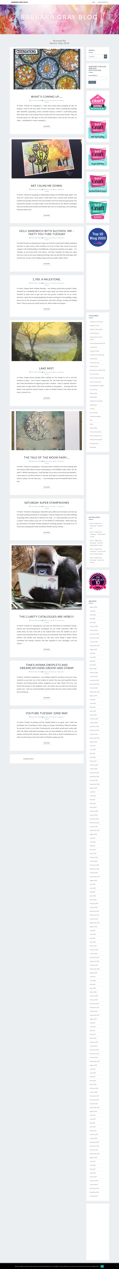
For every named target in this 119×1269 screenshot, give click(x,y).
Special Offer (93, 428)
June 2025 (93, 657)
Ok (102, 1266)
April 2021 (93, 849)
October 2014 (94, 1150)
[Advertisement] (97, 281)
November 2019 (94, 915)
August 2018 (93, 973)
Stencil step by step (96, 436)
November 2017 (94, 1007)
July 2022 (92, 792)
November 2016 (94, 1053)
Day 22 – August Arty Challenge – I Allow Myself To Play (97, 534)
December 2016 (94, 1050)
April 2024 (93, 711)
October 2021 (94, 826)
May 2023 (92, 753)
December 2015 (94, 1096)
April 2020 (93, 896)
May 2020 (92, 892)
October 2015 (94, 1104)
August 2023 (93, 742)
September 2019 (95, 923)
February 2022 (94, 811)
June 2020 (93, 888)
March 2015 (93, 1130)
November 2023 (94, 730)
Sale (91, 420)
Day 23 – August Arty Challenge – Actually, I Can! (96, 525)
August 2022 (93, 788)
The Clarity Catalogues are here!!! (46, 616)
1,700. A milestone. (47, 279)
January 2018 (94, 1000)
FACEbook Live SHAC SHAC (97, 370)
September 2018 (95, 969)
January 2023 (94, 769)
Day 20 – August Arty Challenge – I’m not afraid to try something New (97, 551)
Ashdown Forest (94, 325)
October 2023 (94, 734)
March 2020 (93, 900)
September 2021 (95, 830)
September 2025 (95, 645)
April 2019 (93, 942)
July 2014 (92, 1161)
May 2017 (92, 1030)
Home (93, 2)
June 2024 (93, 703)
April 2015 (93, 1127)
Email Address (92, 75)
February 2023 (94, 765)
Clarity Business (94, 333)
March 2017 (93, 1038)
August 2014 (93, 1157)
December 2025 (94, 634)
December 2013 (94, 1188)
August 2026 (93, 607)
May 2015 (92, 1123)
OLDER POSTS (28, 759)
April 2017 (93, 1034)
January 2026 (94, 630)
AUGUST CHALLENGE (96, 329)
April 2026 (93, 622)
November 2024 (94, 684)
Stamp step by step (95, 432)
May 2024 (92, 707)
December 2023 (94, 726)
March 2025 (93, 669)
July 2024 (92, 699)
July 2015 (92, 1115)
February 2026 (94, 626)
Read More (47, 126)
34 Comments (59, 100)
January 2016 (94, 1092)
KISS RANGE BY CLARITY (97, 386)
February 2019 (94, 950)
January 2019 (94, 953)
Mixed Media (93, 397)
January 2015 (94, 1138)
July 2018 (92, 976)
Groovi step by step (95, 382)
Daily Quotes (93, 358)
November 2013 (94, 1192)
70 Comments (59, 283)
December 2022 (94, 773)
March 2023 (93, 761)
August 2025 (93, 649)
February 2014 (94, 1180)
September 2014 (95, 1154)
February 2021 (94, 857)
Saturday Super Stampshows (46, 502)
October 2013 (94, 1196)
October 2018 (94, 965)
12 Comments (59, 671)
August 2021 (93, 834)
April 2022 (93, 803)
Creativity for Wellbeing (97, 355)
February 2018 (94, 996)
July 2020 (92, 884)
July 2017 (92, 1023)
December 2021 (94, 819)
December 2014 (94, 1142)
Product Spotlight (95, 416)
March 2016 (93, 1084)
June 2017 (93, 1027)
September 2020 (95, 876)
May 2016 (92, 1077)
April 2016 (93, 1080)
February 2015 (94, 1134)
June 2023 (93, 749)
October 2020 (94, 873)
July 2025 (92, 653)
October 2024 (94, 688)
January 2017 (94, 1046)
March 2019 (93, 946)
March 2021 (93, 853)
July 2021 (92, 838)
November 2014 (94, 1146)
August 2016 (93, 1065)
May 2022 (92, 799)
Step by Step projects (96, 439)
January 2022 (94, 815)
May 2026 (92, 619)
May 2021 (92, 846)
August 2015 (93, 1111)
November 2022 (94, 776)
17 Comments (59, 506)
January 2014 (94, 1184)
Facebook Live (94, 366)
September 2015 (95, 1107)
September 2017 (95, 1015)
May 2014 (92, 1169)
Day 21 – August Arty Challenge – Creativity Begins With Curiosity (96, 543)
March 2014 (93, 1177)
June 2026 (93, 615)
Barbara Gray (47, 100)
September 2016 (95, 1061)
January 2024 (94, 722)
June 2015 (93, 1119)
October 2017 (94, 1011)
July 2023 (92, 746)
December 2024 (94, 680)
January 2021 (94, 861)
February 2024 (94, 719)
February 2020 (94, 903)
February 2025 (94, 672)
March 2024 (93, 715)
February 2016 (94, 1088)
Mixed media (93, 393)
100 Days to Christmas (96, 322)
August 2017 (93, 1019)
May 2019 (92, 938)
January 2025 (94, 676)
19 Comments (59, 238)
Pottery (92, 409)
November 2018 (94, 961)
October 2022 (94, 780)
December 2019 (94, 911)
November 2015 (94, 1100)
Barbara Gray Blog (19, 2)
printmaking (93, 412)
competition (93, 347)
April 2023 (93, 757)
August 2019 (93, 926)
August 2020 (93, 880)
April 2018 (93, 988)
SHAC (91, 424)
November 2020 (94, 869)
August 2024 (93, 696)
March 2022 (93, 807)
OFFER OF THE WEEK (96, 401)
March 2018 (93, 992)
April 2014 (93, 1173)
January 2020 (94, 907)
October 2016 (94, 1057)
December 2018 (94, 957)
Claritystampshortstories (97, 343)
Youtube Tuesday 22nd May (47, 713)
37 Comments (59, 372)
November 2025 (94, 638)
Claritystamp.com (103, 2)
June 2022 (93, 796)
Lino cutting (93, 389)
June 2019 (93, 934)
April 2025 (93, 665)
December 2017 (94, 1003)
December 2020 (94, 865)
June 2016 (93, 1073)
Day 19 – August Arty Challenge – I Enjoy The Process (97, 560)
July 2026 (92, 611)
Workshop (93, 447)
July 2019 (92, 930)
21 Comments (59, 461)
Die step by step (94, 362)
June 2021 (93, 842)
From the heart (94, 374)
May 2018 (92, 984)
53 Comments (59, 189)
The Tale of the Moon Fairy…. (47, 457)
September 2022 (95, 784)
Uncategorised (94, 443)
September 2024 (95, 692)
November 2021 (94, 823)
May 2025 (92, 661)
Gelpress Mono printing (97, 378)
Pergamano (93, 405)
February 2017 (94, 1042)
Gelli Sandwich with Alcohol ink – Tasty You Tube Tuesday (46, 232)
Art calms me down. (47, 185)
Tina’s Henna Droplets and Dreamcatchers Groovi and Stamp (47, 666)
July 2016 (92, 1069)
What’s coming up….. (47, 96)
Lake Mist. (46, 368)
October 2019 (94, 919)
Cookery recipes (94, 351)
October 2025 (94, 642)
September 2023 (95, 738)
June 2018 (93, 980)
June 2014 (93, 1165)
